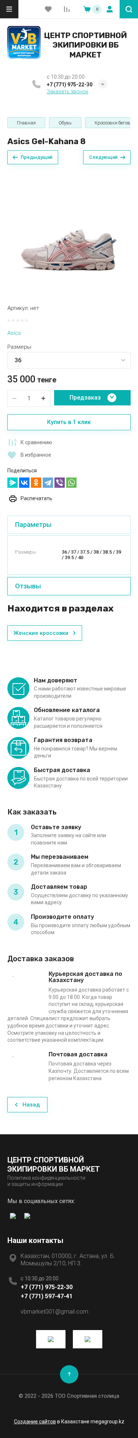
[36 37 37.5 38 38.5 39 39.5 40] (69, 360)
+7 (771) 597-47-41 (46, 1296)
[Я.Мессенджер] (12, 483)
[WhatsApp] (71, 483)
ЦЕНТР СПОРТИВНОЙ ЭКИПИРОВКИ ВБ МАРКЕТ (85, 45)
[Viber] (59, 483)
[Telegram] (48, 483)
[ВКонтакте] (24, 483)
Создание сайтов (35, 1421)
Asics (14, 333)
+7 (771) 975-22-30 (69, 84)
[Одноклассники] (36, 483)
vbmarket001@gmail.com (54, 1311)
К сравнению (36, 442)
